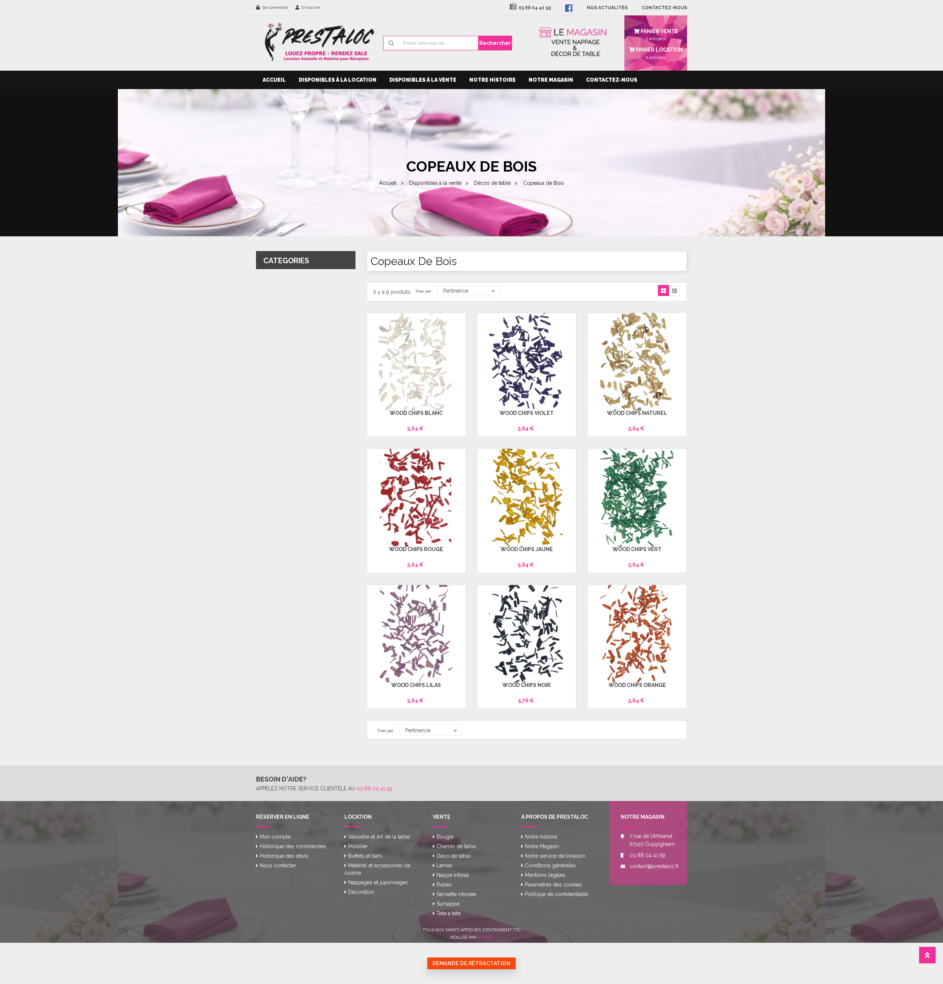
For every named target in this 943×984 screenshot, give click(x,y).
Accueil (274, 80)
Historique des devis (284, 856)
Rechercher (495, 43)
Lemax (444, 865)
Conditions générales (550, 865)
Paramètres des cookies (553, 885)
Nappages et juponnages (378, 882)
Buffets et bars (365, 856)
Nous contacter (278, 865)
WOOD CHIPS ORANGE (637, 685)
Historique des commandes (293, 846)
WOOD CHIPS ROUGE (416, 549)
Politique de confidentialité (556, 894)
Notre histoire (492, 80)
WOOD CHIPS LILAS (416, 685)
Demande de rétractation (471, 963)
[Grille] (663, 291)
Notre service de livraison (555, 856)
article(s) (659, 53)
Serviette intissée (456, 894)
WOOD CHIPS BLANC (416, 413)
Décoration (361, 892)
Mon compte (275, 837)
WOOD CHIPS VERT (637, 549)
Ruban (444, 885)
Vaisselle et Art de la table (379, 837)
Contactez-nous (611, 80)
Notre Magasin (551, 80)
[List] (674, 291)
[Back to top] (927, 957)
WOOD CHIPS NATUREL (637, 413)
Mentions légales (545, 875)
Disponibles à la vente (422, 80)
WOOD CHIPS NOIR (526, 685)
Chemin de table (456, 846)
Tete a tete (449, 913)
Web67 (485, 937)
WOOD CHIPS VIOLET (526, 413)
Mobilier (358, 846)
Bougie (445, 837)
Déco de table (453, 856)
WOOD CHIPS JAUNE (527, 549)
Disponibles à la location (337, 80)
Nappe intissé (453, 875)
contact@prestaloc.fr (653, 866)
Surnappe (448, 904)
